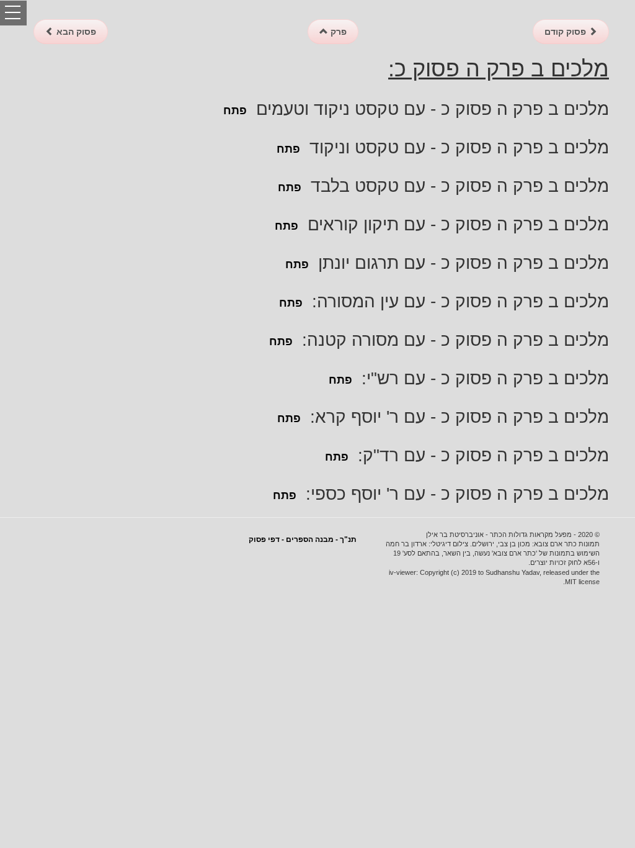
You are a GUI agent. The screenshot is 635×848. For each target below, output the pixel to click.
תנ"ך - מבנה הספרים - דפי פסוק (303, 539)
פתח (235, 110)
